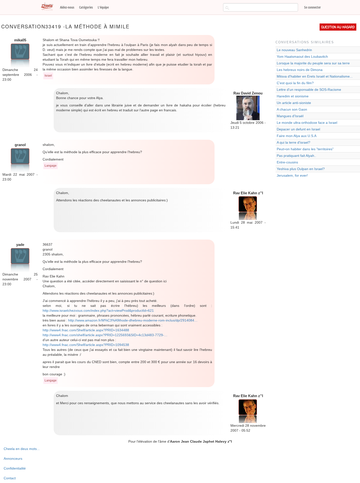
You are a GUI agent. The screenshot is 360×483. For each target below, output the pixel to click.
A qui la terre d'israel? (293, 142)
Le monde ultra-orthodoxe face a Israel (307, 123)
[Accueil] (49, 7)
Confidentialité (15, 468)
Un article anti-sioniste (294, 103)
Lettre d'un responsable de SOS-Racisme (309, 90)
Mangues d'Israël (290, 116)
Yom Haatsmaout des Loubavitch (302, 56)
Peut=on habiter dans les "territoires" (305, 149)
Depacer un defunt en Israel (298, 129)
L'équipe (103, 7)
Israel (48, 75)
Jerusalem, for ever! (292, 175)
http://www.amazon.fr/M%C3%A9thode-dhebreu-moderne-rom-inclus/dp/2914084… (133, 320)
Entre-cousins (287, 162)
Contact (10, 478)
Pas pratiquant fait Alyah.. (296, 156)
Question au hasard (338, 27)
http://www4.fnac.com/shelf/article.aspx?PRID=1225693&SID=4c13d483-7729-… (105, 335)
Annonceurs (13, 458)
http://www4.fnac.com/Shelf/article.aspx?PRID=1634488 (86, 330)
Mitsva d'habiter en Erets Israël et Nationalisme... (315, 76)
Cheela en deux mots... (22, 449)
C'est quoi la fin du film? (295, 83)
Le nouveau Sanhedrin (294, 50)
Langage (51, 165)
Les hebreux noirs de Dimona (300, 70)
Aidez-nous (67, 7)
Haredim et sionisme (293, 96)
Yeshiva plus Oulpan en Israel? (301, 169)
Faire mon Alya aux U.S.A (296, 136)
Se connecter (312, 7)
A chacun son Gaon (292, 109)
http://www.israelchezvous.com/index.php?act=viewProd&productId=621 (98, 310)
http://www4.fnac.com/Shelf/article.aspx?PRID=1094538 (86, 345)
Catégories (86, 7)
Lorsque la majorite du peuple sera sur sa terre (313, 63)
